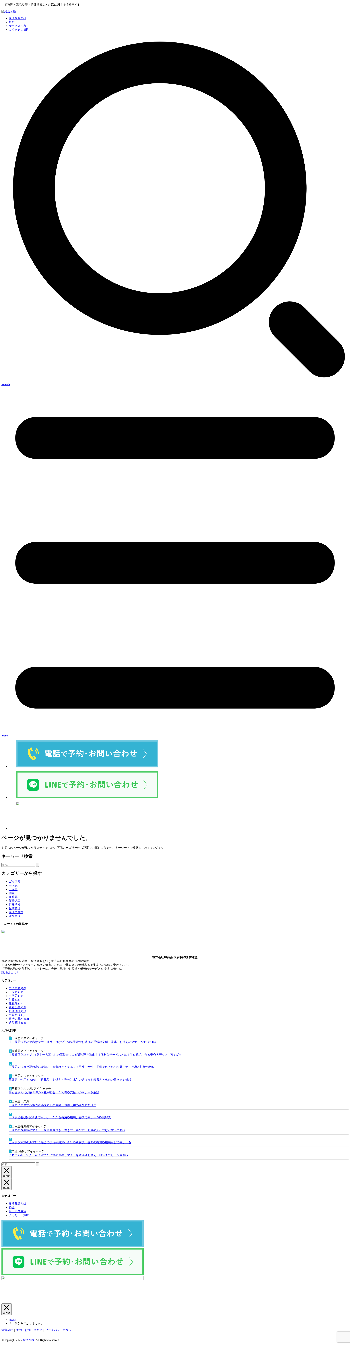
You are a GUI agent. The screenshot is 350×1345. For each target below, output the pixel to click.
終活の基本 (16, 912)
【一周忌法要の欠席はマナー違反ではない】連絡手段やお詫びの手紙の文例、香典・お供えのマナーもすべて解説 (83, 1041)
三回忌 (13, 889)
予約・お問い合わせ (29, 1330)
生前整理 (14, 908)
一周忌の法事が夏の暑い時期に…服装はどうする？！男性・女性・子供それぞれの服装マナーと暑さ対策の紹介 (82, 1066)
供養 (12, 893)
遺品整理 (14, 916)
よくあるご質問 (19, 29)
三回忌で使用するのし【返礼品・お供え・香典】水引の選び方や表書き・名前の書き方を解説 (70, 1079)
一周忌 (13, 885)
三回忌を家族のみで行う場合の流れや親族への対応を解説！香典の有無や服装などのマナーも (70, 1142)
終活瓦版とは (17, 18)
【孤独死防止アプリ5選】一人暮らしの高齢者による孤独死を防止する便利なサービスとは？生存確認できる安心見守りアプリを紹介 (95, 1054)
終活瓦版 (28, 1340)
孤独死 (13, 896)
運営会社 (7, 1330)
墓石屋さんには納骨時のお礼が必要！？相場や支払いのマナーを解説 (54, 1092)
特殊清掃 (14, 904)
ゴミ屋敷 (14, 881)
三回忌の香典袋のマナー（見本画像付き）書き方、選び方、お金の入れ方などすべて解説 (67, 1130)
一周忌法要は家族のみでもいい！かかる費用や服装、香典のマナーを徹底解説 (60, 1117)
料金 (12, 22)
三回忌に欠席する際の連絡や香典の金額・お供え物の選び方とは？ (52, 1105)
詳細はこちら (10, 972)
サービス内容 (17, 25)
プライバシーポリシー (59, 1330)
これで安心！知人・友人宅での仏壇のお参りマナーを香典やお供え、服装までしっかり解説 (68, 1155)
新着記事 (14, 900)
